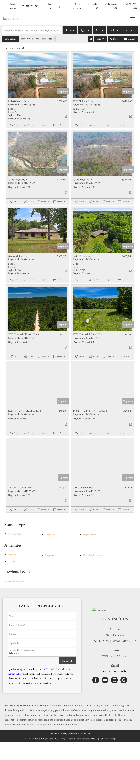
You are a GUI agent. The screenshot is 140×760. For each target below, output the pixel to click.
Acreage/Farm (15, 533)
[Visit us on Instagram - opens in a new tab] (32, 6)
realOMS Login (94, 738)
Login (59, 6)
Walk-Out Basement (93, 555)
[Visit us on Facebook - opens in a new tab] (23, 6)
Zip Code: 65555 (44, 38)
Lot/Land (50, 534)
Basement (12, 554)
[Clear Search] (90, 39)
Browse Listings (109, 738)
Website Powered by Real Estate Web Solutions (70, 733)
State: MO (26, 38)
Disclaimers (81, 738)
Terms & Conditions (56, 669)
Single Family (89, 534)
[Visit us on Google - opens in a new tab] (36, 6)
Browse (16, 580)
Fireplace (49, 555)
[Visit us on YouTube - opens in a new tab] (27, 6)
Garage (11, 561)
